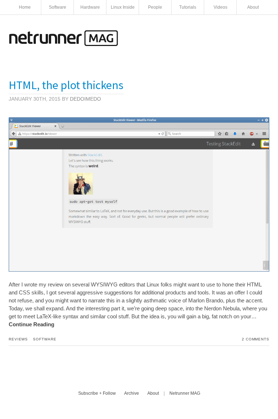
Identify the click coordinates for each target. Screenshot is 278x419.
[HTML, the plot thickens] (139, 270)
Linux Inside (123, 7)
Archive (131, 393)
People (155, 7)
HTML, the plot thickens (66, 85)
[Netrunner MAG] (63, 44)
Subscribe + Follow (97, 393)
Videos (220, 7)
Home (25, 7)
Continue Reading (31, 324)
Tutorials (187, 7)
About (253, 7)
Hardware (90, 7)
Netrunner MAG (184, 393)
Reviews (18, 339)
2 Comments (255, 339)
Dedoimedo (85, 99)
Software (57, 7)
